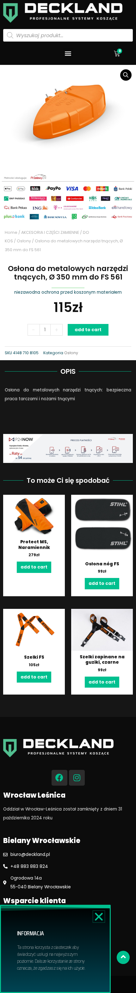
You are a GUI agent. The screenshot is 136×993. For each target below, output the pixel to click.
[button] (68, 53)
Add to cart (88, 330)
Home (11, 232)
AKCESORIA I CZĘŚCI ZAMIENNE (50, 232)
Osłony (24, 241)
